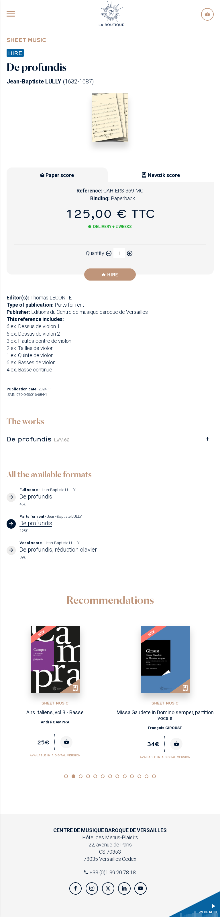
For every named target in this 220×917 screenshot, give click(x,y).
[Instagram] (92, 888)
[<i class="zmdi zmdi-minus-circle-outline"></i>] (109, 253)
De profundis (38, 439)
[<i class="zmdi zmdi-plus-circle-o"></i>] (129, 253)
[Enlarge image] (110, 117)
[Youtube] (140, 888)
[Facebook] (75, 888)
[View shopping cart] (207, 14)
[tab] (110, 439)
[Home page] (111, 13)
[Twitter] (108, 888)
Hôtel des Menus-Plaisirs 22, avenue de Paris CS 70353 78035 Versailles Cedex (110, 844)
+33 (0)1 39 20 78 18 (112, 872)
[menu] (11, 14)
